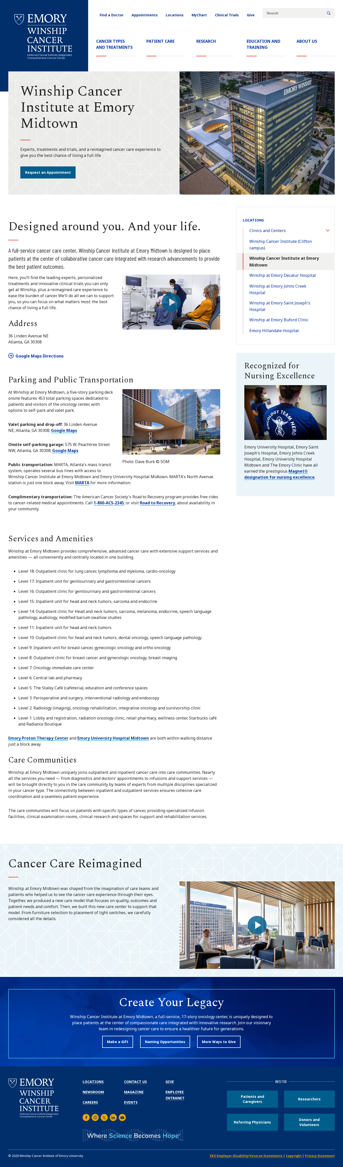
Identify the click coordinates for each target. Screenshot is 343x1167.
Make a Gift (117, 1041)
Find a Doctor (112, 15)
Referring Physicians (252, 1122)
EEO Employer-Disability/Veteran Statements (246, 1156)
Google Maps (64, 430)
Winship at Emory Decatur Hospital (282, 275)
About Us (307, 41)
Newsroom (93, 1092)
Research (206, 41)
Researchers (309, 1099)
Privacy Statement (320, 1156)
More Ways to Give (219, 1041)
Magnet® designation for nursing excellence (279, 474)
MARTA (82, 482)
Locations (175, 15)
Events (131, 1102)
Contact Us (135, 1081)
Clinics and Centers (267, 230)
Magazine (134, 1092)
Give (251, 15)
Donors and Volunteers (309, 1122)
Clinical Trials (227, 15)
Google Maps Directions (40, 356)
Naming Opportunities (165, 1041)
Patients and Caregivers (252, 1099)
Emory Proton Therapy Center (38, 738)
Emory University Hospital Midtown (113, 738)
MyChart (199, 15)
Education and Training (263, 44)
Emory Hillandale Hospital (274, 330)
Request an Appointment (48, 172)
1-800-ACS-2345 (109, 503)
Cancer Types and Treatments (114, 44)
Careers (90, 1102)
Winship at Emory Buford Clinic (278, 320)
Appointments (145, 15)
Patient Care (160, 41)
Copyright (294, 1156)
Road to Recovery (157, 503)
